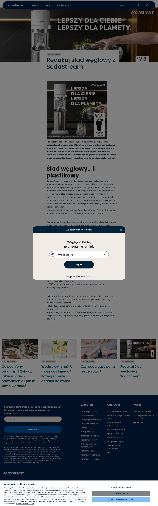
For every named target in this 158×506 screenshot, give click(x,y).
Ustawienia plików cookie (121, 487)
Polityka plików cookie (25, 504)
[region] (79, 493)
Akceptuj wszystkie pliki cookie (120, 499)
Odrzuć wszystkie (121, 493)
